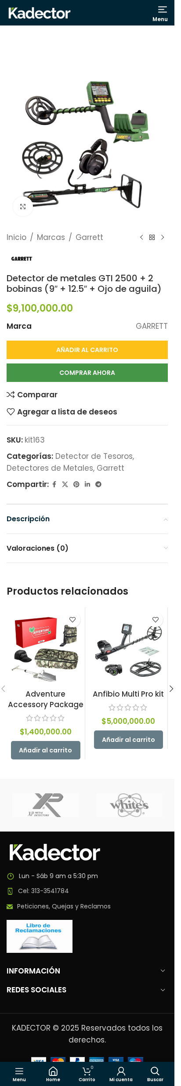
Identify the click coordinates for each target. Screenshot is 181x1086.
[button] (45, 750)
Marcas (51, 237)
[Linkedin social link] (87, 484)
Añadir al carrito (87, 349)
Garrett (89, 237)
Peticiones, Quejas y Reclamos (64, 906)
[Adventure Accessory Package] (46, 646)
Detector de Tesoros (94, 456)
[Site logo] (39, 12)
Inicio (16, 237)
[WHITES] (129, 805)
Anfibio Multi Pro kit (128, 694)
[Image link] (55, 851)
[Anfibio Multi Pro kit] (129, 646)
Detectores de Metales (50, 468)
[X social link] (65, 484)
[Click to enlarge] (23, 206)
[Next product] (162, 237)
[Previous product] (141, 237)
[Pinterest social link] (76, 484)
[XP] (45, 805)
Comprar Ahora (87, 372)
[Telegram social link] (98, 484)
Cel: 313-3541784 (43, 890)
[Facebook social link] (54, 484)
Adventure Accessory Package (45, 699)
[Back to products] (152, 237)
